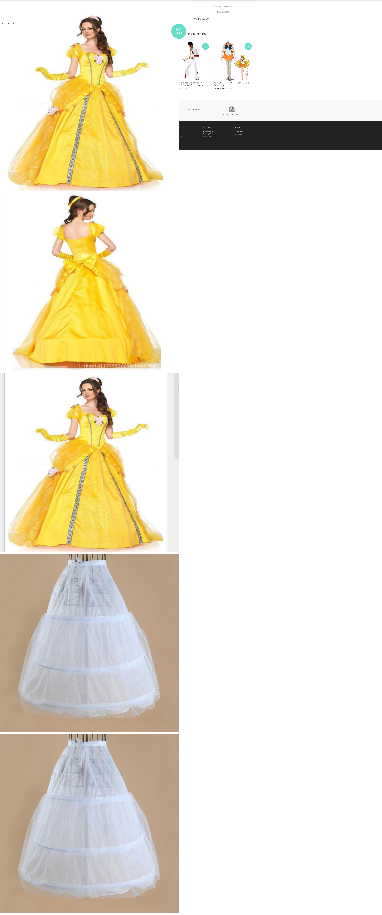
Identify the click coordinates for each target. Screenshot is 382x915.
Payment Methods (209, 131)
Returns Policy (207, 136)
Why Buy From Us (201, 19)
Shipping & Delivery (209, 134)
